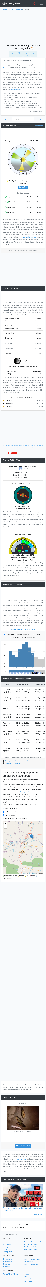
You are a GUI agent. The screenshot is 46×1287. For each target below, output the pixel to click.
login (9, 1227)
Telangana (18, 9)
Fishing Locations (9, 1242)
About (25, 1276)
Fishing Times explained (32, 1259)
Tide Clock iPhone (31, 1249)
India (11, 9)
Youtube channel (20, 1159)
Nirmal (5, 67)
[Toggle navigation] (41, 4)
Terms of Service (29, 1279)
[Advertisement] (23, 27)
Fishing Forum (8, 1247)
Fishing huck (23, 1103)
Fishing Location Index (31, 1264)
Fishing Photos (8, 1249)
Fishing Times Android (33, 1242)
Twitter (7, 1266)
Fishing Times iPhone (32, 1244)
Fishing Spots (4, 9)
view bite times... (16, 89)
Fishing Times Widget (10, 1274)
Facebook (8, 1259)
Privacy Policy (28, 1281)
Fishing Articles (8, 1252)
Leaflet (24, 873)
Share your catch (24, 1145)
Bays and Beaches (11, 808)
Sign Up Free (23, 187)
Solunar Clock (28, 1261)
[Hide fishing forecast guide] (42, 61)
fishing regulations (26, 792)
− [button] (5, 826)
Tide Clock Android (31, 1247)
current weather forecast (28, 237)
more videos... (38, 1215)
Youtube (7, 1264)
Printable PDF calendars (13, 763)
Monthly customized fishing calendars (17, 761)
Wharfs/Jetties (10, 815)
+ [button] (5, 823)
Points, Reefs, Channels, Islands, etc (17, 818)
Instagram (8, 1261)
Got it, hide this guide (35, 111)
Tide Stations (7, 1244)
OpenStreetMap (32, 873)
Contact (26, 1274)
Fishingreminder (14, 3)
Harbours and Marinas (12, 812)
